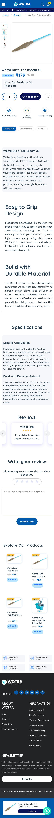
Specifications (26, 129)
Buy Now (32, 811)
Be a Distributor (36, 725)
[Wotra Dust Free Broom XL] (39, 561)
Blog (4, 714)
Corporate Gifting (37, 730)
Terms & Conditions (37, 735)
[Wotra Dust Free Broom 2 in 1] (14, 602)
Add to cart (32, 96)
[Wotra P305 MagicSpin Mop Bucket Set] (39, 605)
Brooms (17, 15)
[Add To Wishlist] (48, 96)
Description (9, 129)
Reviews (41, 129)
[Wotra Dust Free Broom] (14, 558)
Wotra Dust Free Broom (12, 569)
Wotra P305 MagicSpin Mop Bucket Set (39, 620)
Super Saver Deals (37, 715)
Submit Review (27, 521)
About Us (6, 719)
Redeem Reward (36, 710)
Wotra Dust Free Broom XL (39, 575)
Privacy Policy (35, 740)
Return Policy (35, 745)
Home (6, 15)
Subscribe (27, 779)
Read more (10, 85)
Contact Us (7, 724)
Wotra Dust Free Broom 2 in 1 (14, 615)
